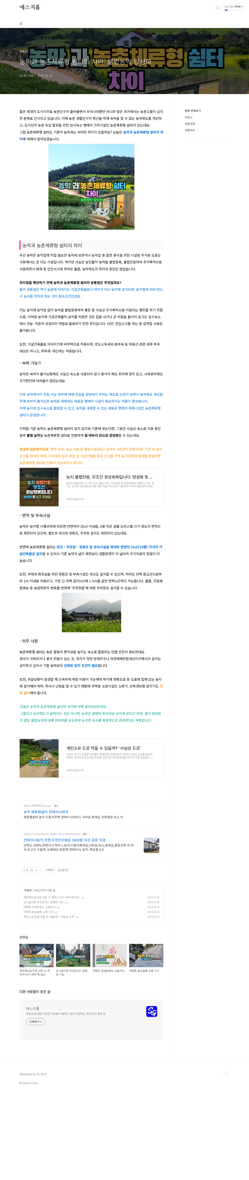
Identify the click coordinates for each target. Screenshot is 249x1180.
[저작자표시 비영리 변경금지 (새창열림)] (63, 870)
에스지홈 (29, 7)
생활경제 (190, 124)
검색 (217, 8)
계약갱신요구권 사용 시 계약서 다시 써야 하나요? (52, 897)
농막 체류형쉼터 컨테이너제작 (46, 811)
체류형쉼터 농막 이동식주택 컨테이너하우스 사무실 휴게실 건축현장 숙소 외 (73, 817)
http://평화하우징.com (38, 805)
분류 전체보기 (193, 111)
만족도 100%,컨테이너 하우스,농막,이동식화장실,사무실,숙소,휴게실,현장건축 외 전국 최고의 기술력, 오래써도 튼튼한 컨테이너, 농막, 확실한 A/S (79, 847)
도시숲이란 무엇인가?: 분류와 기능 (43, 902)
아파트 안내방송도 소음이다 (39, 907)
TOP (226, 1074)
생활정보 (190, 130)
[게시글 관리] (36, 870)
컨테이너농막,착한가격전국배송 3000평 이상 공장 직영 (65, 840)
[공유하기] (31, 870)
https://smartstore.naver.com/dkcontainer (52, 834)
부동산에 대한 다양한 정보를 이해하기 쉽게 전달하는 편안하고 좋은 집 (66, 1014)
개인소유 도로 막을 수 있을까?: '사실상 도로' (49, 917)
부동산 (28, 890)
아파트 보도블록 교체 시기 (39, 912)
